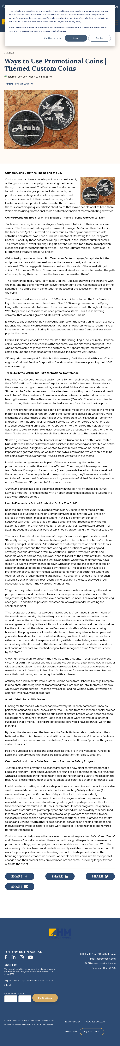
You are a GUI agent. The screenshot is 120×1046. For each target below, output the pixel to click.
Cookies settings (52, 38)
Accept (76, 38)
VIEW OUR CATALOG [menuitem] (95, 1022)
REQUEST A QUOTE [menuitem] (92, 1031)
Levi (25, 76)
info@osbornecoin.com (103, 958)
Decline (99, 38)
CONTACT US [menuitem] (71, 1031)
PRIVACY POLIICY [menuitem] (72, 1022)
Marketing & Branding (19, 83)
